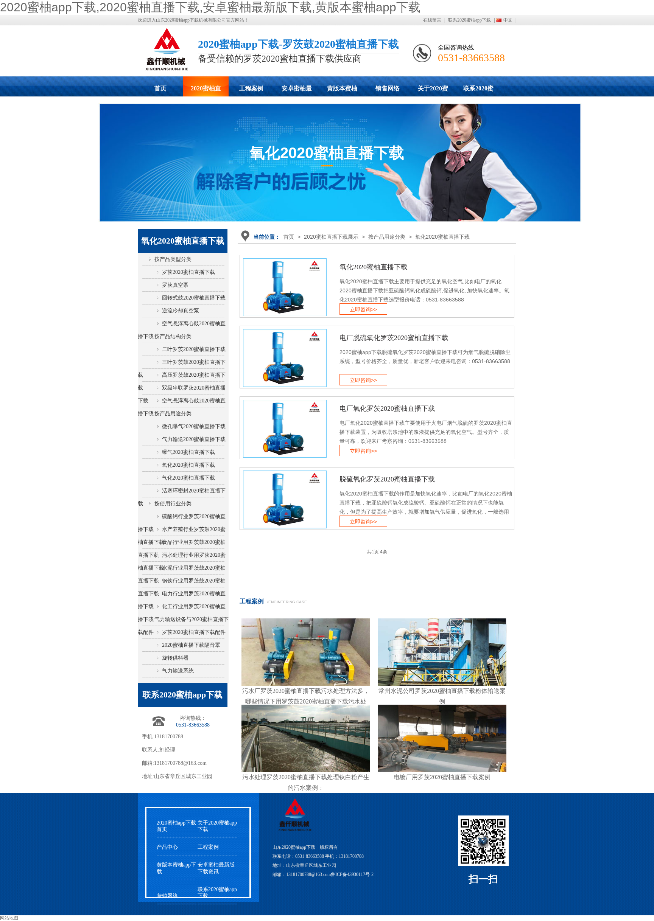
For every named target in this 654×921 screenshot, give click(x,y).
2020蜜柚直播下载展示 (206, 90)
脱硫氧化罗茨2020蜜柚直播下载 (387, 479)
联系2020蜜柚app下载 (469, 20)
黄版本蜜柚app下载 (342, 90)
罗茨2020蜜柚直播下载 (188, 272)
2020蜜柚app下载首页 (176, 826)
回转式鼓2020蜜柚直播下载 (194, 298)
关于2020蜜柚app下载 (433, 90)
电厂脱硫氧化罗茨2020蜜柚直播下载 (393, 338)
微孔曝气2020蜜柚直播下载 (194, 426)
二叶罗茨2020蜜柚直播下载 (194, 349)
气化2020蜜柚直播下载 (188, 478)
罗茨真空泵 (175, 285)
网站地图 (9, 918)
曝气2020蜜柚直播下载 (188, 452)
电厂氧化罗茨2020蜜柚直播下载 (387, 408)
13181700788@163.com (180, 763)
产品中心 (167, 847)
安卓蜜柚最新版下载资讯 (216, 868)
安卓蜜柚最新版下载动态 (297, 90)
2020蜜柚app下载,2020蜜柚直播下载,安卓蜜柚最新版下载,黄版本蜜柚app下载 (210, 7)
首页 (160, 88)
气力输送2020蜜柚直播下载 (194, 439)
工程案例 (251, 88)
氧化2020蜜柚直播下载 (442, 237)
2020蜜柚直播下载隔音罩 (191, 645)
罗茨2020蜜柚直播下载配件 (194, 632)
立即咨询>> (363, 309)
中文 (507, 20)
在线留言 (432, 20)
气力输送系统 (178, 671)
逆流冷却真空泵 (180, 311)
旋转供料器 (175, 658)
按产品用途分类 (386, 237)
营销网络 (167, 896)
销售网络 (387, 88)
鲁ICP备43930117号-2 (352, 874)
